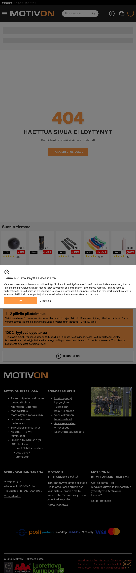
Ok (20, 300)
